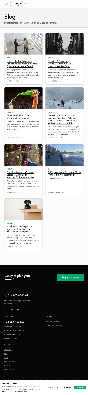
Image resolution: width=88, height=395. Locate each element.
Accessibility (9, 369)
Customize (67, 387)
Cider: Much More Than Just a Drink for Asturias (18, 117)
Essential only (52, 387)
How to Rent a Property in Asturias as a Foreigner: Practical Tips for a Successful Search (22, 64)
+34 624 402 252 (14, 322)
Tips (6, 357)
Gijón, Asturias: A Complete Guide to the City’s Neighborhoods (64, 173)
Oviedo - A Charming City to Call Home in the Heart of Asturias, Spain (59, 64)
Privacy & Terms (10, 361)
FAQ (5, 353)
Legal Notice (9, 365)
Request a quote (70, 277)
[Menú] (81, 4)
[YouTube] (18, 309)
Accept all (80, 387)
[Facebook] (12, 309)
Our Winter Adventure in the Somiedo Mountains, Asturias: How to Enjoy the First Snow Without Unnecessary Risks (62, 119)
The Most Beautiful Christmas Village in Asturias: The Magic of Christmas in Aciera (20, 175)
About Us (7, 349)
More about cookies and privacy (14, 392)
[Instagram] (6, 309)
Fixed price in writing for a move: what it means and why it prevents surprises (19, 229)
